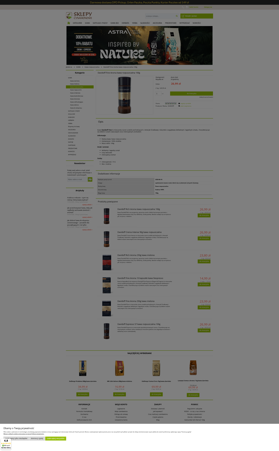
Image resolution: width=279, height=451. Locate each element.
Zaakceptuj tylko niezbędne (16, 438)
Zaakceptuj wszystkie (55, 438)
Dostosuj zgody (37, 438)
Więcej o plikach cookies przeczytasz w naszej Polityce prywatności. (23, 434)
